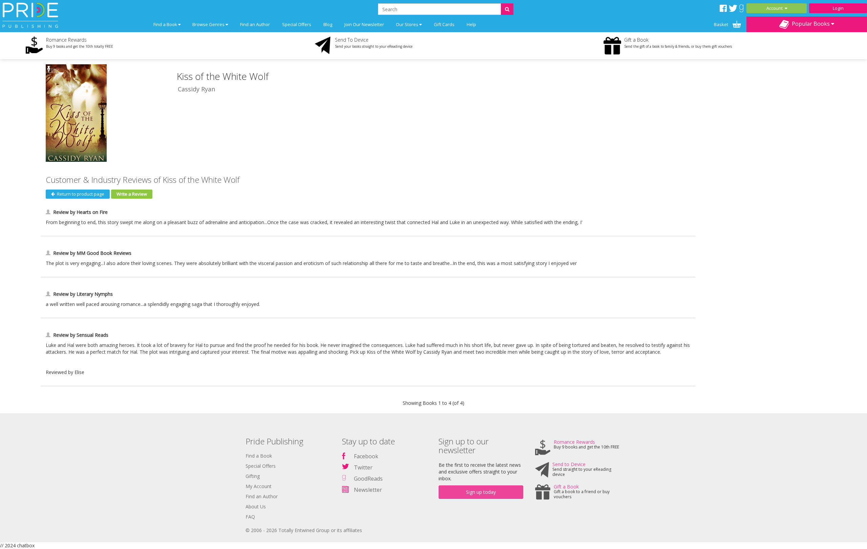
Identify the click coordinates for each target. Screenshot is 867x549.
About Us (256, 506)
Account (775, 8)
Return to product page (79, 194)
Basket (721, 24)
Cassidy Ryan (196, 89)
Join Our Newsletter (364, 24)
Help (471, 24)
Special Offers (296, 24)
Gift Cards (444, 24)
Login (838, 8)
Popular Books (810, 23)
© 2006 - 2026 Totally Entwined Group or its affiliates (304, 530)
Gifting (253, 476)
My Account (259, 486)
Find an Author (255, 24)
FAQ (250, 516)
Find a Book (259, 456)
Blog (327, 24)
